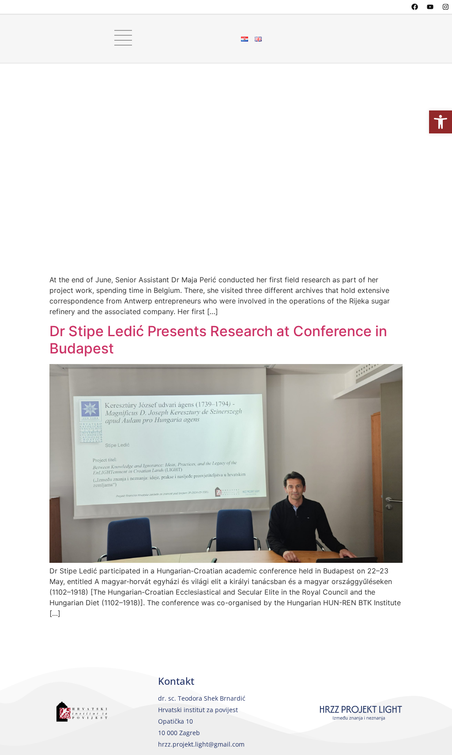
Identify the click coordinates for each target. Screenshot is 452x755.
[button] (440, 121)
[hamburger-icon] (119, 38)
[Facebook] (414, 6)
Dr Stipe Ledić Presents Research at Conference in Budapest (218, 339)
